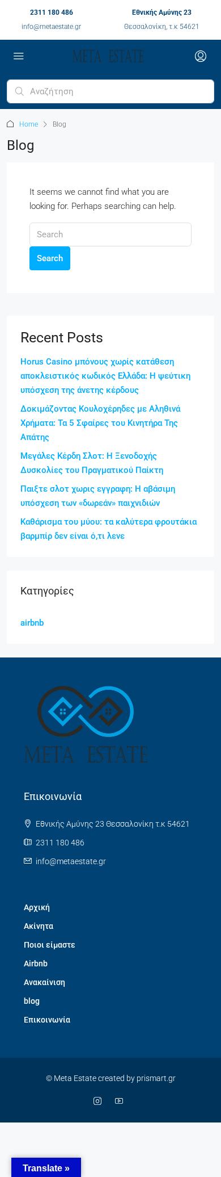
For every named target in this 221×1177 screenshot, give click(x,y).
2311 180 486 (51, 12)
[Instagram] (100, 1101)
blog (32, 1001)
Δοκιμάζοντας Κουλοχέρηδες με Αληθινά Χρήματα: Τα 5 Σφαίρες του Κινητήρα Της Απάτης (100, 423)
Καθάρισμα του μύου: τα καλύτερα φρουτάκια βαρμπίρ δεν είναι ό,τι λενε (108, 529)
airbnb (32, 623)
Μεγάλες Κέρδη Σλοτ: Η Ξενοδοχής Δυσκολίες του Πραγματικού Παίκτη (91, 463)
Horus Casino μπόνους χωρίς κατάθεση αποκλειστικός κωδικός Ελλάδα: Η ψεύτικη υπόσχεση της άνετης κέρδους (105, 376)
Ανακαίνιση (44, 982)
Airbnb (36, 963)
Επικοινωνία (47, 1019)
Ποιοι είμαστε (49, 944)
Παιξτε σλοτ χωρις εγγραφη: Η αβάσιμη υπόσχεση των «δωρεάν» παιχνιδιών (97, 496)
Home (28, 124)
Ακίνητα (38, 926)
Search (50, 258)
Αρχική (37, 907)
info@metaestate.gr (51, 27)
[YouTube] (121, 1101)
